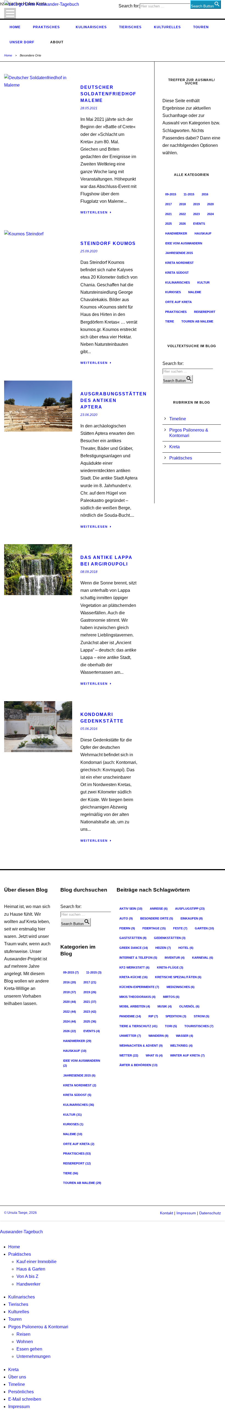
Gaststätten (133, 938)
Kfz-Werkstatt (134, 967)
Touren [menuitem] (15, 1319)
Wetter (128, 1055)
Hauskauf (203, 233)
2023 (196, 214)
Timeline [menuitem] (16, 1384)
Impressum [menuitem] (19, 1406)
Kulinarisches (91, 27)
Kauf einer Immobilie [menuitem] (36, 1261)
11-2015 (189, 194)
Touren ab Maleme (197, 321)
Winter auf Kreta (187, 1055)
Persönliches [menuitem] (21, 1391)
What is (154, 1055)
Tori (171, 1026)
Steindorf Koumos (108, 243)
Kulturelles (167, 27)
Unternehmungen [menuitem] (33, 1356)
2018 (182, 204)
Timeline (177, 418)
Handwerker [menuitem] (28, 1284)
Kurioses (173, 292)
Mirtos (171, 996)
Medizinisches (181, 987)
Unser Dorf (22, 42)
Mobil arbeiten (134, 1006)
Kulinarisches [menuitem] (21, 1297)
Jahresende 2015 (179, 253)
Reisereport (204, 311)
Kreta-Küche (133, 977)
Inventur (175, 957)
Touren (201, 27)
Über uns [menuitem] (17, 1377)
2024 (210, 214)
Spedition (175, 1016)
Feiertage (154, 928)
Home (15, 27)
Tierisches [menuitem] (18, 1304)
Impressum (185, 1213)
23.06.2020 (88, 415)
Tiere (169, 321)
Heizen (163, 947)
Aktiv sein (130, 908)
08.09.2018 (88, 572)
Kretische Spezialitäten (178, 977)
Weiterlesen (94, 212)
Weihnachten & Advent (141, 1045)
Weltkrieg (181, 1045)
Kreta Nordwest (179, 262)
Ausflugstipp (190, 908)
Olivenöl (189, 1006)
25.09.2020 (88, 251)
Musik (165, 1006)
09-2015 (170, 194)
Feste (180, 928)
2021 (168, 214)
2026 (182, 223)
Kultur (203, 282)
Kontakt (166, 1213)
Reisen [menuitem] (23, 1334)
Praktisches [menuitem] (19, 1254)
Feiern (127, 928)
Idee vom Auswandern (183, 243)
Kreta (174, 446)
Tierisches (130, 27)
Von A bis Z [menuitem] (27, 1276)
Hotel (185, 947)
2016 (205, 194)
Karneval (202, 957)
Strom (201, 1016)
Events (199, 223)
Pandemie (130, 1016)
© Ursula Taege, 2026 (20, 1213)
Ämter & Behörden (138, 1065)
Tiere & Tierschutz (138, 1026)
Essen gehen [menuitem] (29, 1349)
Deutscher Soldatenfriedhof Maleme (108, 94)
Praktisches (46, 27)
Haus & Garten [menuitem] (30, 1269)
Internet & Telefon (138, 957)
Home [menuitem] (14, 1246)
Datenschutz (210, 1213)
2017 (168, 204)
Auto (126, 918)
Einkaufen (192, 918)
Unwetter (130, 1035)
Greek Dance (133, 947)
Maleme (194, 292)
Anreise (159, 908)
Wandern (158, 1035)
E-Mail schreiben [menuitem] (24, 1399)
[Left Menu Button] (1, 1224)
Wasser (184, 1035)
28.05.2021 (88, 108)
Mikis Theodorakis (137, 996)
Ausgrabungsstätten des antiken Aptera (113, 400)
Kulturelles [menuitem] (18, 1311)
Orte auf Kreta (178, 302)
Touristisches (198, 1026)
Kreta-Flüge (170, 967)
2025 (168, 223)
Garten (204, 928)
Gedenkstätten (169, 938)
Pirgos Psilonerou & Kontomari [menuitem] (38, 1326)
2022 (182, 214)
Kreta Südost (177, 272)
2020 (210, 204)
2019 (196, 204)
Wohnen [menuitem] (24, 1341)
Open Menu (10, 13)
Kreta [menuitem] (13, 1369)
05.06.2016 (88, 729)
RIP (153, 1016)
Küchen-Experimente (139, 987)
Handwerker (176, 233)
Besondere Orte (156, 918)
